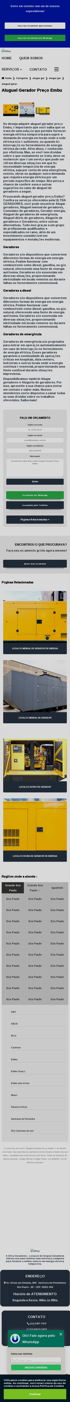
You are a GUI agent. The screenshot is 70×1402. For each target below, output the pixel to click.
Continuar (35, 1394)
